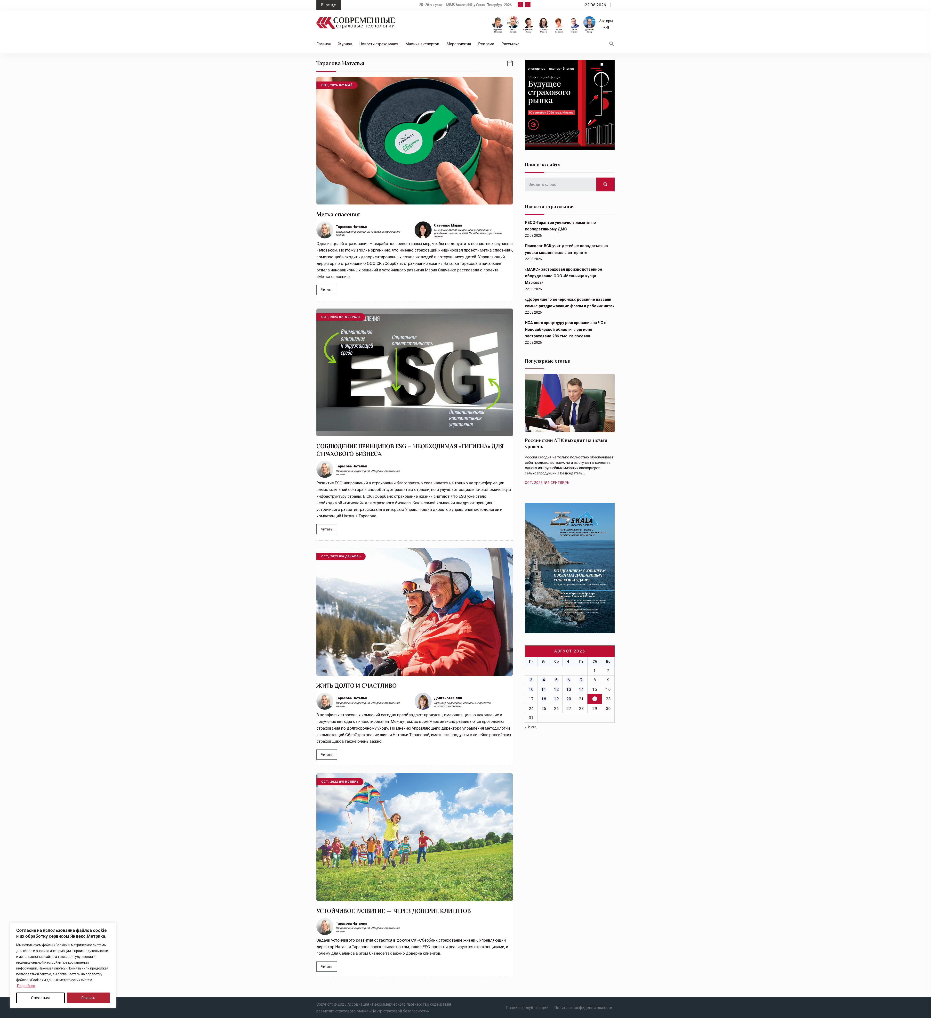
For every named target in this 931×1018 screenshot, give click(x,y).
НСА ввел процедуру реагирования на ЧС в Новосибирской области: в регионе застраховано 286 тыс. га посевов (565, 329)
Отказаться (40, 998)
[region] (63, 965)
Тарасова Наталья (351, 227)
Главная (323, 44)
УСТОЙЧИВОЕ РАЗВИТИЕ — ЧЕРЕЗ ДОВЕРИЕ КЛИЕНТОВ (393, 911)
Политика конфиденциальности (583, 1007)
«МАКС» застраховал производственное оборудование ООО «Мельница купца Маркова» (563, 276)
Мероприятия (459, 44)
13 (568, 689)
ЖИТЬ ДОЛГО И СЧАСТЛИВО (356, 685)
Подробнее (26, 986)
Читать (326, 290)
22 (594, 698)
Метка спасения (338, 214)
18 (543, 698)
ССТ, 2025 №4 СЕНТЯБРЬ (547, 483)
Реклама (486, 44)
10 (531, 689)
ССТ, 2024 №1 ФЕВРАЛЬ (341, 317)
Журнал (345, 44)
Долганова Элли (448, 698)
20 (568, 698)
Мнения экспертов (422, 44)
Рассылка (510, 44)
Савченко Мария (448, 225)
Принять (88, 998)
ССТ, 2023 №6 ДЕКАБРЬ (341, 556)
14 (581, 689)
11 (543, 689)
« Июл (530, 727)
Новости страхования (378, 44)
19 (556, 698)
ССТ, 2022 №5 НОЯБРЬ (340, 781)
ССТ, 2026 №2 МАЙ (337, 85)
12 (556, 689)
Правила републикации (527, 1007)
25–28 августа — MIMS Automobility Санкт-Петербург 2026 (392, 5)
